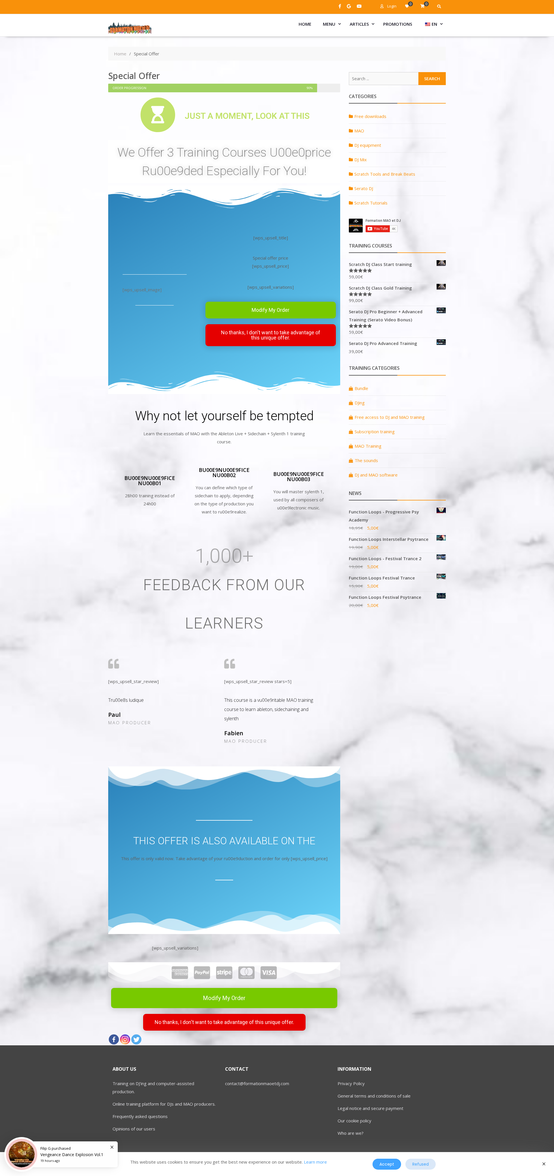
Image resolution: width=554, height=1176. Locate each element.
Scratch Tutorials (371, 203)
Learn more (315, 1162)
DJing (360, 403)
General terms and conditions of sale (374, 1096)
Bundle (361, 388)
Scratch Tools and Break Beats (384, 174)
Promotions (397, 24)
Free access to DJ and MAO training (390, 417)
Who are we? (351, 1133)
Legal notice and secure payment (370, 1108)
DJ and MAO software (376, 475)
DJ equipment (367, 145)
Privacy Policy (351, 1083)
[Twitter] (136, 1039)
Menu (329, 24)
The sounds (366, 460)
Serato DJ (363, 188)
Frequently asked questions (140, 1116)
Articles (359, 24)
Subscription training (375, 431)
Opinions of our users (134, 1129)
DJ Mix (360, 159)
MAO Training (368, 446)
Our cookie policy (354, 1121)
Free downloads (370, 116)
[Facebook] (114, 1039)
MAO (359, 131)
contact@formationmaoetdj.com (257, 1083)
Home (305, 24)
